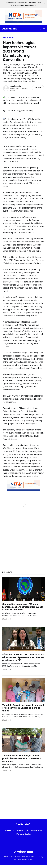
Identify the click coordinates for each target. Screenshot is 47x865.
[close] (44, 4)
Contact (20, 830)
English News (8, 38)
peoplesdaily (15, 86)
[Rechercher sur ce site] (40, 28)
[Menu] (44, 28)
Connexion (9, 830)
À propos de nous (34, 830)
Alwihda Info (9, 28)
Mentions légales (23, 834)
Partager (38, 88)
